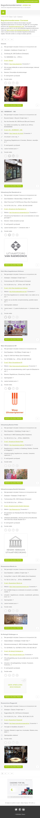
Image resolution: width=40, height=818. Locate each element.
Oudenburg (18, 431)
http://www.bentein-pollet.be (16, 445)
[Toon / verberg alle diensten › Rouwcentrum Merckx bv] (21, 596)
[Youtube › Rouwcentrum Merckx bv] (17, 610)
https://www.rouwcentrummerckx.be (18, 586)
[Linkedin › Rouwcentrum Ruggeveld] (13, 742)
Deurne (13, 709)
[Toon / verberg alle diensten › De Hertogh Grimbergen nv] (21, 664)
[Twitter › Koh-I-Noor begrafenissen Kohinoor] (5, 317)
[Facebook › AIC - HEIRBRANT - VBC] (9, 155)
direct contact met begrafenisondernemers (18, 30)
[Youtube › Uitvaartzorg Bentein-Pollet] (17, 465)
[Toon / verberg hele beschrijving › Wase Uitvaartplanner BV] (21, 370)
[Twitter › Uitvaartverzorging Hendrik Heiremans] (5, 530)
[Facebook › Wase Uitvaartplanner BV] (9, 388)
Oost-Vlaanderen (8, 198)
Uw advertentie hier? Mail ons (20, 797)
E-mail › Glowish (8, 60)
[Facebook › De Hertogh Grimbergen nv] (9, 675)
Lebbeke (17, 572)
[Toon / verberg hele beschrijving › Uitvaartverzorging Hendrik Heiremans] (21, 514)
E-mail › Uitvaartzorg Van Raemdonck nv (15, 209)
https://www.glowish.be (15, 64)
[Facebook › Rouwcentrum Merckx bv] (9, 610)
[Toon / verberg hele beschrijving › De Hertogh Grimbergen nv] (21, 659)
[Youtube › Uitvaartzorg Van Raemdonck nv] (17, 234)
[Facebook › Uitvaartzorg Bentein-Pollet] (9, 465)
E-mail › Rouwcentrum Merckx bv (13, 583)
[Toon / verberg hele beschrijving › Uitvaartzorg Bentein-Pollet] (21, 449)
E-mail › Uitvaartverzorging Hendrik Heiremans (16, 506)
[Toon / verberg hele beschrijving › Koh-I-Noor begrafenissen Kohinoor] (21, 296)
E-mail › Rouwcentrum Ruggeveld (13, 720)
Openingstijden (9, 377)
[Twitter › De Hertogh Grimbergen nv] (5, 675)
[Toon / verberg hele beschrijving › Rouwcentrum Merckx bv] (21, 591)
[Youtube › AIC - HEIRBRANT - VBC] (17, 155)
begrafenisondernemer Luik (16, 26)
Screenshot (26, 64)
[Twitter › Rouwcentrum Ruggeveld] (5, 742)
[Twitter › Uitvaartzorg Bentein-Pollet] (5, 465)
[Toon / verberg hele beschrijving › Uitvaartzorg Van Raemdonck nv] (21, 217)
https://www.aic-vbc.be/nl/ (16, 133)
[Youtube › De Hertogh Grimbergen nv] (17, 675)
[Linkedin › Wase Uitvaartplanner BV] (13, 388)
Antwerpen (7, 50)
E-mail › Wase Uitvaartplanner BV (13, 362)
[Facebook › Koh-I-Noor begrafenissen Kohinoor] (9, 317)
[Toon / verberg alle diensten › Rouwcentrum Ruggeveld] (21, 731)
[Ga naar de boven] (37, 105)
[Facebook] (19, 809)
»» (11, 39)
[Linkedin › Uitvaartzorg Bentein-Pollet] (13, 465)
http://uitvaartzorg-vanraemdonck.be (19, 212)
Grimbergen (17, 640)
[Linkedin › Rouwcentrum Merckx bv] (13, 610)
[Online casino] (20, 779)
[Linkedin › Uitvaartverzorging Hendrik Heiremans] (13, 530)
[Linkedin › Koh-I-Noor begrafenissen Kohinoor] (13, 317)
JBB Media (18, 814)
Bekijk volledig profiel (13, 105)
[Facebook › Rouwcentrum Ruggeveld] (9, 742)
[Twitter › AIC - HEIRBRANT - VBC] (5, 155)
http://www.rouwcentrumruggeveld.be (19, 723)
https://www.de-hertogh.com (16, 654)
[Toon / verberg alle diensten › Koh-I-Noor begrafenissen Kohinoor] (21, 301)
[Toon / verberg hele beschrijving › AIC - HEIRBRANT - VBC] (21, 137)
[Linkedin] (23, 809)
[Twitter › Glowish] (5, 82)
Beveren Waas (19, 198)
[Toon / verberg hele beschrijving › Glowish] (21, 68)
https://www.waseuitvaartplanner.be (18, 366)
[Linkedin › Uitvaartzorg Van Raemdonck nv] (13, 234)
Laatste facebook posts (11, 148)
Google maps (22, 50)
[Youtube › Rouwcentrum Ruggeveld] (17, 742)
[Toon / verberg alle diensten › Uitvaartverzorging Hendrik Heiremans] (21, 519)
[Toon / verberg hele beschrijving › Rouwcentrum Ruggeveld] (21, 727)
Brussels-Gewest (8, 118)
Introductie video (24, 227)
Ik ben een (27, 1)
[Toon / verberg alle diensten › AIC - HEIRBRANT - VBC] (21, 141)
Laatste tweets (9, 308)
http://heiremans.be (14, 509)
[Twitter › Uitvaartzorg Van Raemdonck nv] (5, 234)
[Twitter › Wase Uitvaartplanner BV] (5, 388)
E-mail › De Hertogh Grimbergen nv (13, 651)
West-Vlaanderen (8, 431)
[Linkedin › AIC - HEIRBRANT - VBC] (13, 155)
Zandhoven (14, 50)
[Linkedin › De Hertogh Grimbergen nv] (13, 675)
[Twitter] (16, 809)
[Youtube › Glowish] (17, 82)
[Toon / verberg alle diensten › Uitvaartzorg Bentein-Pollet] (21, 454)
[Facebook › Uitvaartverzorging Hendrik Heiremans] (9, 530)
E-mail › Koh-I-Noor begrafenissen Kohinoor (16, 288)
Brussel (17, 118)
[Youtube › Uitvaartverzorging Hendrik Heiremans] (17, 530)
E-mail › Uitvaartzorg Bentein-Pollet (13, 441)
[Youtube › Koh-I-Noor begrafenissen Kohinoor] (17, 317)
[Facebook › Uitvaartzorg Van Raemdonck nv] (9, 234)
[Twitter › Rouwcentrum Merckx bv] (5, 610)
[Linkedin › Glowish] (13, 82)
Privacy (23, 814)
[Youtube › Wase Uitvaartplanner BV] (17, 388)
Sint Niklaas (18, 352)
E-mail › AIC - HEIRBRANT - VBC (13, 130)
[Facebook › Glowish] (9, 82)
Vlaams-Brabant (8, 640)
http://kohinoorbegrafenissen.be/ (18, 291)
